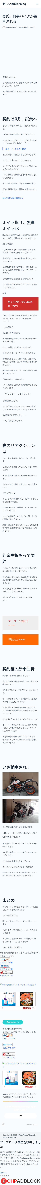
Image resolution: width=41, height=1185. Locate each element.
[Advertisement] (20, 50)
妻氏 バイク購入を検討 (16, 149)
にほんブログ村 (6, 962)
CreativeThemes (9, 1137)
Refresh (3, 1173)
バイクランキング (6, 976)
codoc (35, 1124)
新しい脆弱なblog (14, 4)
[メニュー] (37, 4)
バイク (32, 27)
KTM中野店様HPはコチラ (13, 198)
